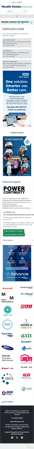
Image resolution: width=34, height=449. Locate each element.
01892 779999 (18, 418)
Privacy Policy (15, 432)
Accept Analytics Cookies (14, 234)
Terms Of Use (24, 432)
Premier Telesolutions (10, 61)
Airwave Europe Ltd (9, 40)
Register (20, 2)
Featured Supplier (11, 181)
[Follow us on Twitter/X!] (17, 437)
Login (13, 2)
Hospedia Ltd (7, 51)
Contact (7, 432)
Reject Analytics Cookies (13, 231)
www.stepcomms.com (17, 421)
